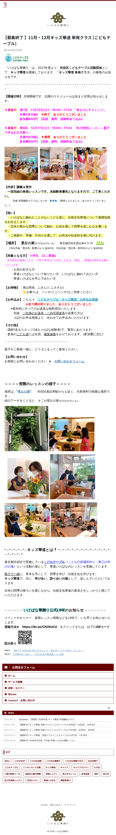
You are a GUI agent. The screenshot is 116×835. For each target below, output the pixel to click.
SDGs (7, 760)
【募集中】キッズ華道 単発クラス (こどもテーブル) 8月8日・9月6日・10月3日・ (58, 724)
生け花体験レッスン (13, 780)
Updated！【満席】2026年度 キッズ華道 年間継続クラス (46, 719)
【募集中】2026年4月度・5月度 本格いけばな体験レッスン (47, 740)
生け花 (106, 773)
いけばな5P (19, 760)
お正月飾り (93, 760)
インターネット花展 (32, 767)
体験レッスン (52, 773)
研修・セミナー (16, 688)
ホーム (11, 675)
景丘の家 (24, 391)
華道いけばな (50, 780)
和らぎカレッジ (69, 773)
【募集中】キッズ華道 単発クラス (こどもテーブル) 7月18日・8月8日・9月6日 (57, 730)
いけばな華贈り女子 (74, 760)
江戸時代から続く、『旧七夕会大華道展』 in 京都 (38, 654)
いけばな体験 (36, 760)
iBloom (12, 694)
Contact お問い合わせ (21, 700)
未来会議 (85, 773)
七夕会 (97, 767)
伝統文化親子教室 (33, 773)
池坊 (96, 773)
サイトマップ (69, 805)
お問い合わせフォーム (69, 361)
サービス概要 (15, 682)
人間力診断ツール (12, 773)
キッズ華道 (50, 767)
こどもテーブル (11, 767)
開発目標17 (66, 780)
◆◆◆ (53, 200)
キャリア (64, 767)
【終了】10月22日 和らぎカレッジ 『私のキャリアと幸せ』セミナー (49, 650)
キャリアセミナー (81, 767)
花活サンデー (33, 780)
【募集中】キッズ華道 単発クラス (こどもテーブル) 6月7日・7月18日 (53, 735)
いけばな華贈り (53, 760)
